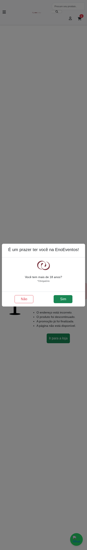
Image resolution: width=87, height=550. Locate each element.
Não (24, 299)
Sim (63, 299)
